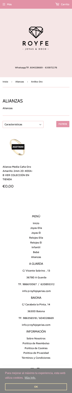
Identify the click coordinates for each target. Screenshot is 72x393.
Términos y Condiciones (36, 357)
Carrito (64, 4)
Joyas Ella (36, 227)
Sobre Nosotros (36, 338)
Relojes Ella (36, 237)
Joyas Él (36, 232)
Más (9, 4)
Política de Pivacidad (36, 352)
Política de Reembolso (36, 343)
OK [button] (36, 386)
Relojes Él (36, 242)
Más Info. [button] (30, 377)
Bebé (36, 252)
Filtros (63, 124)
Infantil (36, 247)
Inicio (5, 81)
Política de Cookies (36, 348)
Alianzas (19, 81)
